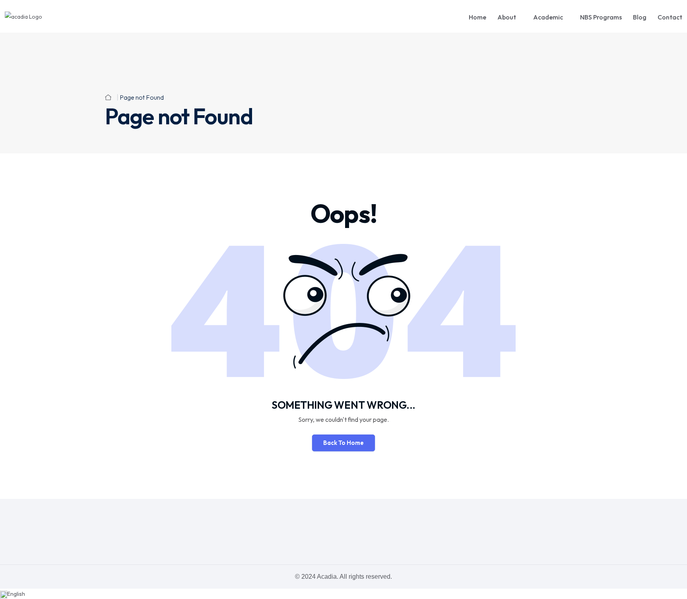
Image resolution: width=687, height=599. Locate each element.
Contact (670, 17)
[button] (343, 594)
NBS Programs (601, 17)
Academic (548, 17)
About (506, 17)
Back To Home (343, 442)
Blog (639, 17)
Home (477, 17)
